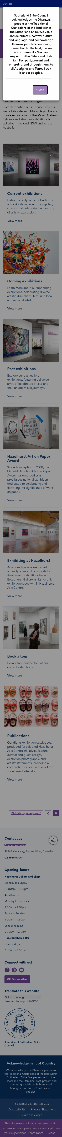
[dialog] (31, 568)
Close (40, 90)
